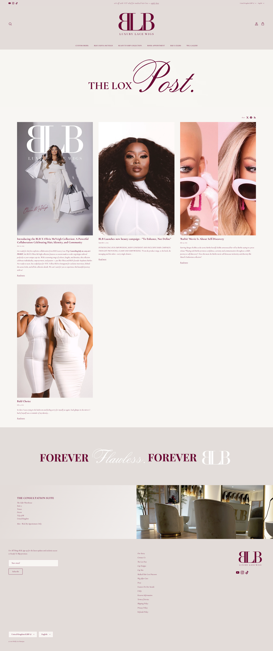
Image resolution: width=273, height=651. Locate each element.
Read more (21, 275)
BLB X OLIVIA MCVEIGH (103, 46)
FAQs (139, 591)
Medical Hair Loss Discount (147, 574)
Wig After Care (142, 578)
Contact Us (141, 557)
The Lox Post (142, 562)
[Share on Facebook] (251, 117)
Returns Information (144, 595)
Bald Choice (24, 401)
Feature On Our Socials (145, 587)
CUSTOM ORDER (81, 46)
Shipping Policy (142, 603)
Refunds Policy (142, 612)
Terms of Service (143, 599)
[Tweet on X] (247, 117)
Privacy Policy (142, 608)
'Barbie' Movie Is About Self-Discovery (202, 239)
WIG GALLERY (192, 46)
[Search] (10, 24)
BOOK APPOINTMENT (156, 46)
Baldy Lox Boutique (18, 641)
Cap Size (140, 570)
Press (139, 583)
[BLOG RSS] (255, 117)
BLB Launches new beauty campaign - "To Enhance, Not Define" (135, 239)
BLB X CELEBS (175, 46)
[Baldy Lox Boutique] (136, 24)
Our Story (141, 553)
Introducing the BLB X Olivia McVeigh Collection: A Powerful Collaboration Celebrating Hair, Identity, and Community (53, 240)
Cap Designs (141, 566)
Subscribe (15, 571)
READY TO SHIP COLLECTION (130, 46)
